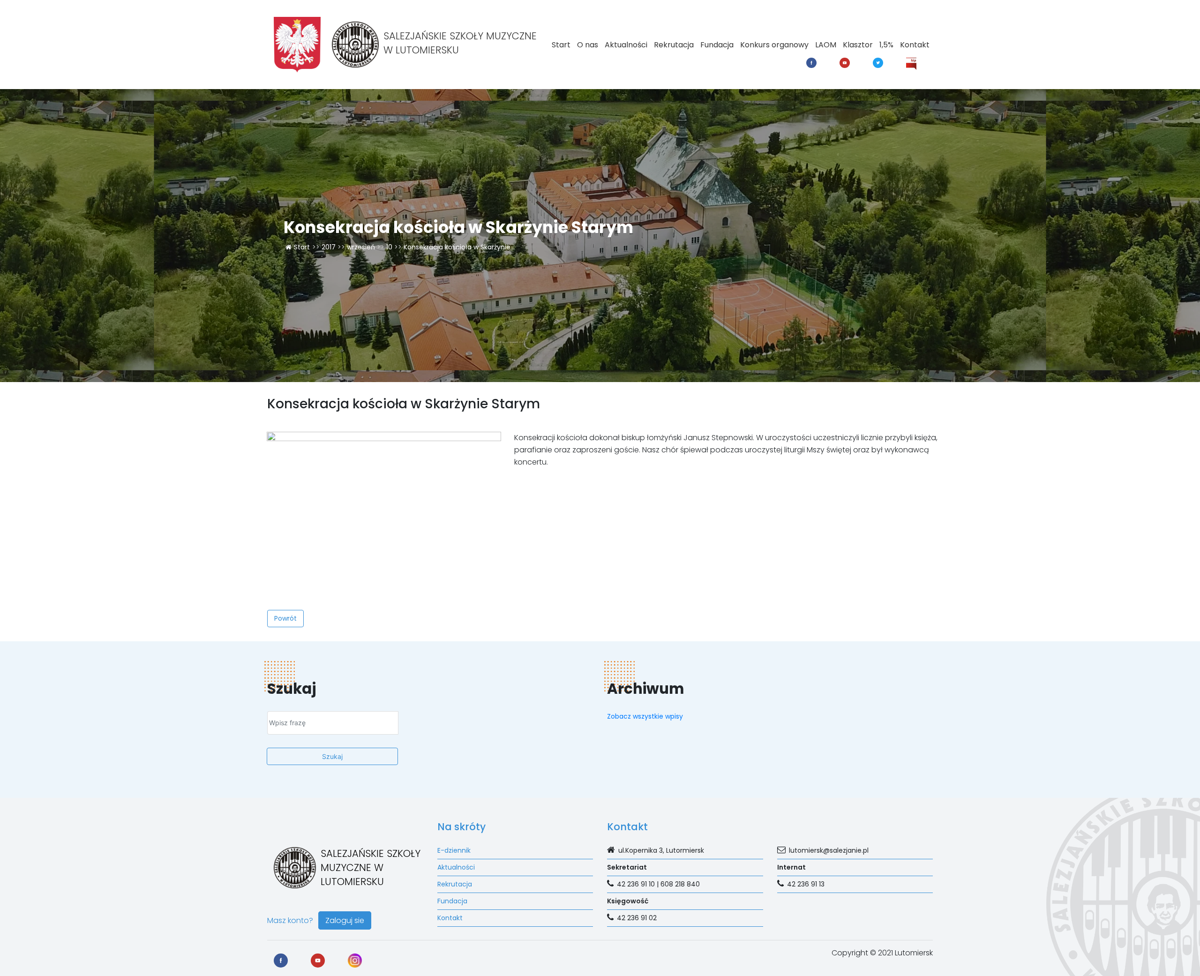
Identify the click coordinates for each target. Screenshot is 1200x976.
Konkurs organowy (774, 44)
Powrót (285, 618)
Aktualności (626, 44)
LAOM (825, 44)
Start (561, 44)
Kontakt (915, 44)
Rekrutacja (674, 44)
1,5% (886, 44)
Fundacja (717, 44)
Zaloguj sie (344, 920)
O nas (587, 44)
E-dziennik (454, 850)
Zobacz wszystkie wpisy (645, 716)
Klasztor (858, 44)
